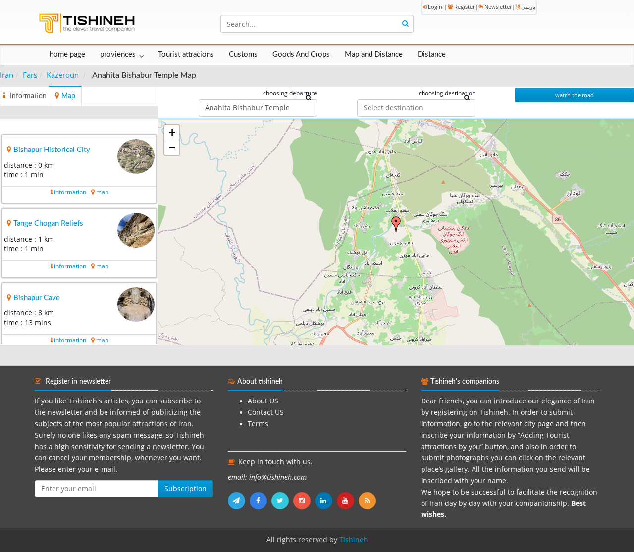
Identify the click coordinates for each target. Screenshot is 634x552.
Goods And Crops (301, 54)
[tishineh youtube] (348, 500)
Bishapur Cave (36, 297)
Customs (243, 54)
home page (67, 54)
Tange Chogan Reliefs (48, 223)
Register (464, 6)
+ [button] (172, 132)
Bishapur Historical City (51, 149)
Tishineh (353, 539)
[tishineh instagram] (304, 500)
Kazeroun (63, 75)
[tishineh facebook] (260, 500)
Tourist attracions (186, 54)
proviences (118, 54)
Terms (258, 423)
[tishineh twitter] (282, 500)
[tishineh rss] (368, 500)
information (70, 192)
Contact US (266, 412)
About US (263, 401)
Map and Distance (374, 54)
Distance (432, 54)
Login (435, 6)
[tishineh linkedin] (326, 500)
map (102, 192)
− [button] (172, 147)
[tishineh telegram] (239, 500)
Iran (6, 75)
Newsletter (498, 6)
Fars (30, 75)
